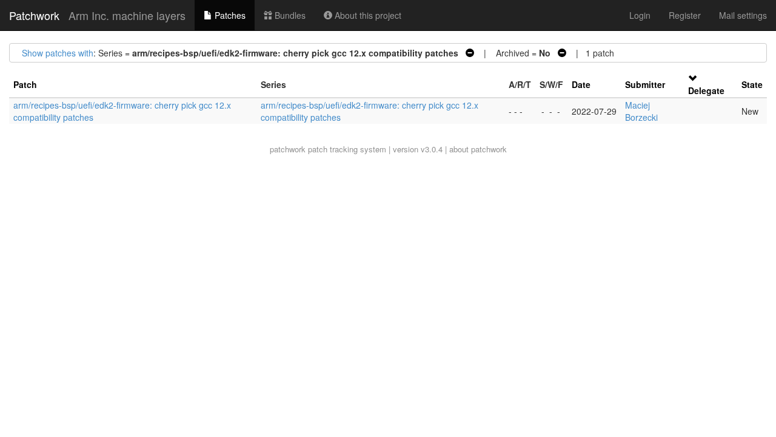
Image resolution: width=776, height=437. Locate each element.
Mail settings (743, 15)
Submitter (645, 84)
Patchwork (34, 15)
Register (685, 15)
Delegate (706, 90)
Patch (25, 84)
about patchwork (478, 149)
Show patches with (57, 53)
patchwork (288, 149)
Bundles (289, 15)
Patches (229, 15)
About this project (366, 15)
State (752, 84)
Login (640, 15)
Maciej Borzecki (641, 111)
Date (581, 84)
